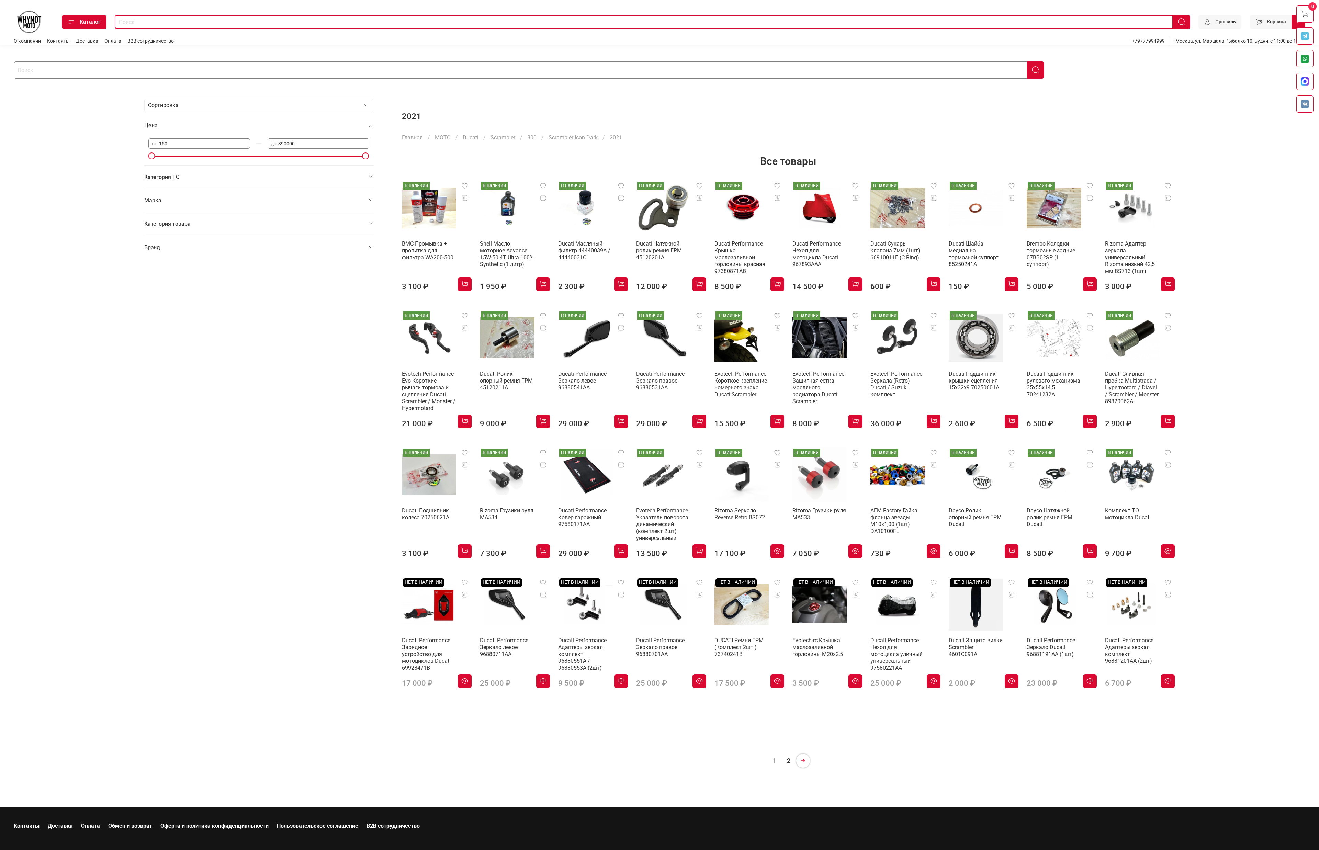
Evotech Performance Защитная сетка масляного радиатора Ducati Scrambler (818, 388)
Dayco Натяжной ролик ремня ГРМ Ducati (1049, 517)
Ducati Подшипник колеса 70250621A (425, 514)
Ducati (470, 137)
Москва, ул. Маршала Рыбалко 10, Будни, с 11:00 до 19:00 (1240, 41)
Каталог (90, 22)
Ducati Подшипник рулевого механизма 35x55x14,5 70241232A (1053, 384)
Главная (412, 137)
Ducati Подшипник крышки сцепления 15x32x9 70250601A (974, 381)
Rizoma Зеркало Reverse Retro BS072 (739, 514)
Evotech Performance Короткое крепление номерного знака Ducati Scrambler (740, 384)
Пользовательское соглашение (317, 826)
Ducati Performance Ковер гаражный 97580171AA (582, 517)
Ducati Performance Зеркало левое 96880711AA (504, 647)
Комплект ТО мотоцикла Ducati (1128, 514)
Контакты (58, 41)
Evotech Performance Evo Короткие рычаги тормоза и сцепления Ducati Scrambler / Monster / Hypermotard (428, 391)
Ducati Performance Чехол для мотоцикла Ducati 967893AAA (816, 254)
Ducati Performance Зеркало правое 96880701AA (660, 647)
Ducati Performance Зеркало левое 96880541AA (582, 381)
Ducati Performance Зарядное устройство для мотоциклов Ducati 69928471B (426, 654)
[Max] (1305, 81)
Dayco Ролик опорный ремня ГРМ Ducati (975, 517)
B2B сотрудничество (150, 41)
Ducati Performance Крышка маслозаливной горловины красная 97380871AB (739, 257)
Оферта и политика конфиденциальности (214, 826)
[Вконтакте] (1305, 104)
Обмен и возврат (130, 826)
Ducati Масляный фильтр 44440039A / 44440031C (584, 250)
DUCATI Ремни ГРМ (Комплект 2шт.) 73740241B (739, 647)
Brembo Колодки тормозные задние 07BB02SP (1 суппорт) (1051, 254)
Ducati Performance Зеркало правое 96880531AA (660, 381)
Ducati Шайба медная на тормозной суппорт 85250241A (974, 254)
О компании (27, 41)
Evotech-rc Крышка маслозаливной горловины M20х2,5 (817, 647)
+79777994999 (1148, 41)
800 (532, 137)
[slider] (152, 156)
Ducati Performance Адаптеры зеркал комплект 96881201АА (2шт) (1129, 650)
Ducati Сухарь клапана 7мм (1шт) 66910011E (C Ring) (895, 250)
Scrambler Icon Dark (573, 137)
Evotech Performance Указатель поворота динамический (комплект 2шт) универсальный (662, 524)
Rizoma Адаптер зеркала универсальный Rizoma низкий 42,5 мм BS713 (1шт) (1130, 257)
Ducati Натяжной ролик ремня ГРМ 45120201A (659, 250)
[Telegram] (1305, 36)
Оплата (112, 41)
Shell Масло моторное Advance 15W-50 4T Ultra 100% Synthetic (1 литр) (507, 254)
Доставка (87, 41)
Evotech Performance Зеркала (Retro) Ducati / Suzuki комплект (896, 384)
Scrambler (503, 137)
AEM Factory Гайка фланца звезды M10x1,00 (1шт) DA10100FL (893, 520)
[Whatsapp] (1305, 58)
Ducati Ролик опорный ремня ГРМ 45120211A (506, 381)
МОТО (443, 137)
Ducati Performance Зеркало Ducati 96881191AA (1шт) (1051, 647)
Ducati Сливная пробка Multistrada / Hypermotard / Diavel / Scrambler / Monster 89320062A (1132, 388)
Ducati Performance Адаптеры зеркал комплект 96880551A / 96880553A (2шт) (582, 654)
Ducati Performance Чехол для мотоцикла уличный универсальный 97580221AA (896, 654)
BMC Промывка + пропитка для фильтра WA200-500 (427, 250)
